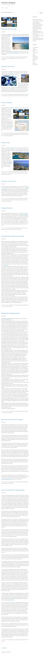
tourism (13, 95)
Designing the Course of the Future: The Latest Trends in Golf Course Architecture (38, 21)
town (3, 150)
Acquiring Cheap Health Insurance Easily (12, 236)
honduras (22, 56)
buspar (19, 304)
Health (34, 53)
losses (19, 411)
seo (18, 481)
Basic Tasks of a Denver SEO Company (12, 419)
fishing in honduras (16, 199)
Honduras (9, 35)
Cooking (34, 48)
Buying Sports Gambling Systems (10, 313)
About (6, 7)
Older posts (4, 647)
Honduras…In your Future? (8, 181)
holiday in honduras (16, 134)
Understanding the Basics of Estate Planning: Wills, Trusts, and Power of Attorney (38, 33)
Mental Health (35, 56)
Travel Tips (22, 227)
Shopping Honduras (7, 208)
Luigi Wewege (12, 58)
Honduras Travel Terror (7, 66)
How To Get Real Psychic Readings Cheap (12, 490)
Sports (34, 60)
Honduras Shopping (8, 3)
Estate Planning (35, 49)
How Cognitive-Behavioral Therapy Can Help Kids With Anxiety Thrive (37, 29)
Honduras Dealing (6, 102)
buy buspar (6, 265)
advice (19, 639)
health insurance (25, 304)
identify (21, 639)
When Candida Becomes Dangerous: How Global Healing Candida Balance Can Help (38, 25)
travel (16, 58)
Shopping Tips (21, 94)
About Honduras (12, 56)
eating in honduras (10, 134)
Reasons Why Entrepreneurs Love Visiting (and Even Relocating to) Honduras (38, 39)
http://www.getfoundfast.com (6, 479)
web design (21, 481)
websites (5, 483)
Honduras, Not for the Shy (8, 29)
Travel (5, 40)
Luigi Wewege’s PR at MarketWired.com (12, 52)
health (22, 304)
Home (2, 7)
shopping (5, 95)
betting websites (7, 318)
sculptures (9, 114)
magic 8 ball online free (9, 599)
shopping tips (9, 95)
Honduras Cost (5, 142)
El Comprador (25, 95)
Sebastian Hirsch (35, 57)
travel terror (12, 73)
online (24, 639)
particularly (26, 411)
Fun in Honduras (18, 56)
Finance (16, 171)
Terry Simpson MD (9, 126)
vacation (26, 172)
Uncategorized (35, 64)
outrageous (22, 411)
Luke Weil (26, 90)
